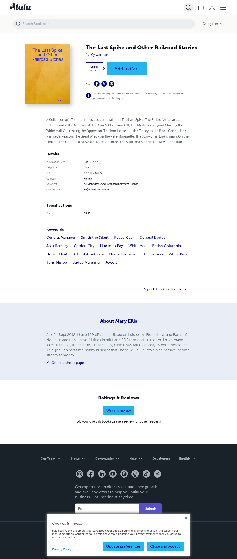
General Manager (60, 237)
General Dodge (152, 237)
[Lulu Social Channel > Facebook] (90, 474)
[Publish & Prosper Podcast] (135, 474)
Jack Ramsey (57, 246)
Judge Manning (86, 262)
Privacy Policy (61, 549)
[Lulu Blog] (124, 474)
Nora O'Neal (56, 254)
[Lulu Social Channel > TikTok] (146, 474)
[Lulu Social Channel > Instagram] (79, 474)
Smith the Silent (95, 237)
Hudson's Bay (111, 246)
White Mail (137, 246)
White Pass (178, 254)
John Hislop (56, 262)
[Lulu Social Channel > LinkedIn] (102, 474)
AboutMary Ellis (118, 321)
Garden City (84, 246)
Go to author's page (67, 362)
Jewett (111, 262)
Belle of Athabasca (88, 254)
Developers (161, 459)
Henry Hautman (123, 254)
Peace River (124, 237)
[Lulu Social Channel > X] (157, 474)
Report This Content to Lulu (167, 289)
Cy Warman (99, 54)
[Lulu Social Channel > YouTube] (113, 474)
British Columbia (166, 246)
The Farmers (152, 254)
